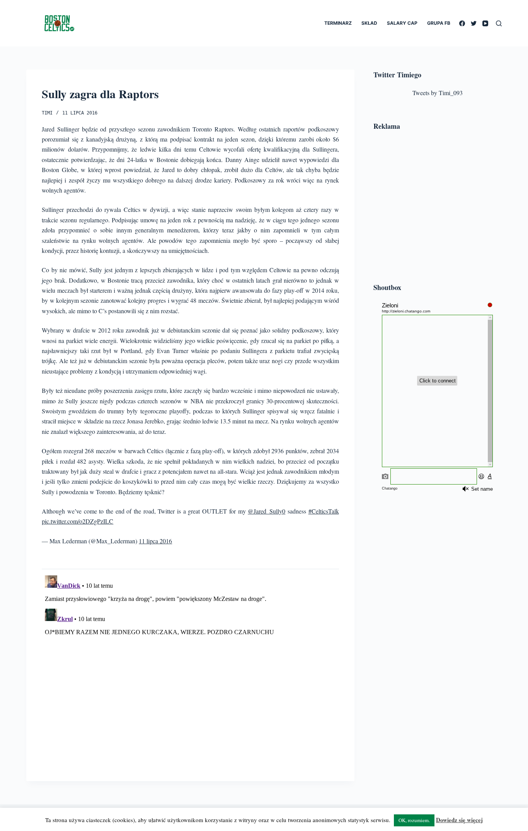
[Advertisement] (437, 208)
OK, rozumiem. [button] (414, 820)
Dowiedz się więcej (459, 820)
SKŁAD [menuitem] (369, 23)
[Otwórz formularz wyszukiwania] (499, 23)
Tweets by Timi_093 (437, 93)
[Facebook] (462, 23)
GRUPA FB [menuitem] (438, 23)
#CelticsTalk (323, 511)
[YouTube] (485, 23)
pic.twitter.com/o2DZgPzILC (77, 521)
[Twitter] (474, 23)
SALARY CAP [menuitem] (402, 23)
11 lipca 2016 (155, 541)
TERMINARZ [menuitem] (338, 23)
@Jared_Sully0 (266, 511)
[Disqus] (190, 669)
